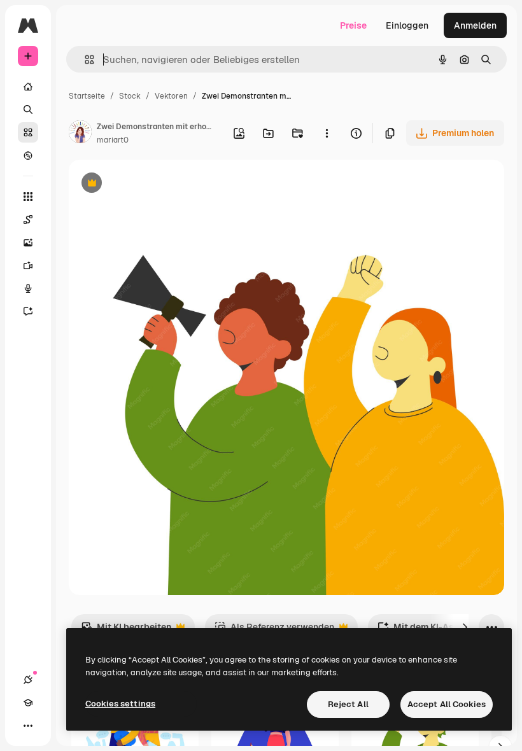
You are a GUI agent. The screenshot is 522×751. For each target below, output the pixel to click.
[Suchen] (28, 109)
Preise (353, 25)
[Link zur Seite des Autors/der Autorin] (80, 133)
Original (150, 184)
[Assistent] (28, 311)
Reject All (348, 704)
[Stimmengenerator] (28, 288)
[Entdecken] (28, 155)
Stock (130, 96)
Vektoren (171, 96)
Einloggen (407, 25)
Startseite (87, 96)
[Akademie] (28, 702)
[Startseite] (28, 86)
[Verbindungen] (28, 680)
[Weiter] (464, 627)
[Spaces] (28, 219)
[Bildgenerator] (28, 242)
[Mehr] (28, 725)
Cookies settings (120, 703)
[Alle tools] (28, 196)
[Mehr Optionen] (326, 133)
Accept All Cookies (446, 704)
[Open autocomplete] (84, 59)
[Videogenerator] (28, 265)
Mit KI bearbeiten (126, 630)
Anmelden (475, 25)
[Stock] (28, 132)
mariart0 (113, 140)
